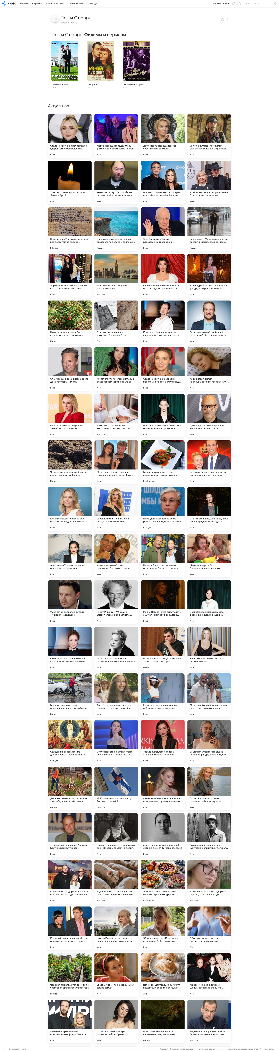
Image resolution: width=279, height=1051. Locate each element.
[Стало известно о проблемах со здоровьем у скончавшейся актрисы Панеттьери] (70, 136)
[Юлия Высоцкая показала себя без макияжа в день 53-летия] (70, 509)
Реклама (24, 1049)
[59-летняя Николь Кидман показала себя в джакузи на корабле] (209, 788)
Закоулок (92, 84)
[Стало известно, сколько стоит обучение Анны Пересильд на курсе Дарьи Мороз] (116, 742)
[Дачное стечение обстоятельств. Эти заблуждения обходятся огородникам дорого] (70, 788)
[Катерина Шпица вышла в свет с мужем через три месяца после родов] (163, 322)
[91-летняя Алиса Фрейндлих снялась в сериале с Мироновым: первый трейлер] (209, 136)
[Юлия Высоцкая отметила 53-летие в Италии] (209, 649)
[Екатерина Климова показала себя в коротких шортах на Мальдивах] (163, 695)
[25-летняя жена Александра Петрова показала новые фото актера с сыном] (116, 462)
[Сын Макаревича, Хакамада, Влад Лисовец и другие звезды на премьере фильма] (209, 509)
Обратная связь (267, 1049)
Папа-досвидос (60, 84)
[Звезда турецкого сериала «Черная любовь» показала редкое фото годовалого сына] (163, 742)
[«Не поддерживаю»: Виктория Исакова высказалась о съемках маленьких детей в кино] (70, 649)
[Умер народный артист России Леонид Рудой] (70, 182)
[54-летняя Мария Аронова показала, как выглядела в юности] (116, 649)
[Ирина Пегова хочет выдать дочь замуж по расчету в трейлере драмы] (163, 602)
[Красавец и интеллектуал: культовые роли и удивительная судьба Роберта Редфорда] (209, 835)
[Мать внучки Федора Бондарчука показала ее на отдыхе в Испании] (70, 882)
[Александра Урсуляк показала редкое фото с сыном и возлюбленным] (70, 555)
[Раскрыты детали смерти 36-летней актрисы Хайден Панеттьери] (70, 415)
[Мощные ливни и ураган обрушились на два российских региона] (70, 695)
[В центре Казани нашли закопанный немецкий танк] (116, 322)
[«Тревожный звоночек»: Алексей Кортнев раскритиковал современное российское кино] (70, 835)
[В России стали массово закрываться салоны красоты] (116, 415)
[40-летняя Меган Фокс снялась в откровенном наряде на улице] (116, 369)
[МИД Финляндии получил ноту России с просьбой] (116, 788)
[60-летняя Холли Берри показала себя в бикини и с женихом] (209, 695)
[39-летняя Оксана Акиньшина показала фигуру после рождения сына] (209, 742)
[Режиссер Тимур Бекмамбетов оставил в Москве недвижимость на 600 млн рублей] (116, 182)
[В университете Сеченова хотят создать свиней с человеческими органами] (116, 882)
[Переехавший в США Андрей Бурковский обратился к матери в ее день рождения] (209, 322)
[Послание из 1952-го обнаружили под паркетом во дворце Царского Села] (70, 229)
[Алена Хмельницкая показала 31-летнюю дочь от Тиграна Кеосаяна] (163, 835)
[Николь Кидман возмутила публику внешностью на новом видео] (116, 928)
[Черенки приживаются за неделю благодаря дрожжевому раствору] (70, 975)
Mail (4, 1049)
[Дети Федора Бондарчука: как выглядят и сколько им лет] (209, 415)
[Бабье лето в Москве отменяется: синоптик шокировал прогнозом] (209, 229)
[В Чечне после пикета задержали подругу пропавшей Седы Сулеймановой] (209, 882)
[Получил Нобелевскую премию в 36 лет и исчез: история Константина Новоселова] (163, 649)
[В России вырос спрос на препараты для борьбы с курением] (209, 928)
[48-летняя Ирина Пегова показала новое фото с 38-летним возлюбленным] (70, 1021)
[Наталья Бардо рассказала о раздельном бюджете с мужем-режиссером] (163, 555)
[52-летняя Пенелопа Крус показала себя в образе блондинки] (116, 1021)
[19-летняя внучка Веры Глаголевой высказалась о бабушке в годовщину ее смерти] (209, 555)
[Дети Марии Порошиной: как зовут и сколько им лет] (163, 136)
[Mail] (4, 3)
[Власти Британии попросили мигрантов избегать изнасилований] (116, 276)
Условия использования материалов (242, 1049)
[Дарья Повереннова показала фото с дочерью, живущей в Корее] (209, 602)
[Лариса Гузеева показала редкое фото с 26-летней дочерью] (70, 276)
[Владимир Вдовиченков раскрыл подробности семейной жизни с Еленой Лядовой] (163, 182)
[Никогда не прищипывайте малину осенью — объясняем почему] (70, 322)
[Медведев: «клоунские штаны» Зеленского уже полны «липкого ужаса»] (209, 1021)
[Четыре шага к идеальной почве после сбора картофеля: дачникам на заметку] (70, 462)
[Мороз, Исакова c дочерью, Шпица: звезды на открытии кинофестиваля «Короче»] (209, 975)
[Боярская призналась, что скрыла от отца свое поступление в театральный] (163, 415)
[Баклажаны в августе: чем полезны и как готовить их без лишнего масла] (163, 462)
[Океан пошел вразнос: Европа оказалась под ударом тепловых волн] (116, 229)
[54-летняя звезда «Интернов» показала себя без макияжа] (163, 928)
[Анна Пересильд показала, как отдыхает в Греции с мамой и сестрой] (116, 695)
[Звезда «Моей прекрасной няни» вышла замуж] (116, 975)
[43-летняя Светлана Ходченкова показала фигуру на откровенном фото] (163, 788)
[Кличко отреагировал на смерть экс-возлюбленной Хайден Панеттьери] (209, 462)
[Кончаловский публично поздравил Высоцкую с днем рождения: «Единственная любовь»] (116, 555)
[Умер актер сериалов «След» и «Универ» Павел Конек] (70, 602)
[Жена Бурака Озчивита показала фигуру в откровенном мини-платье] (209, 276)
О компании (14, 1049)
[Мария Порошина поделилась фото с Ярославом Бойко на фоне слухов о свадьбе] (116, 136)
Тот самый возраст (134, 84)
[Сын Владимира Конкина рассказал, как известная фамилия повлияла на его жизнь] (163, 229)
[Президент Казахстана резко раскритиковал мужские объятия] (163, 509)
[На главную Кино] (11, 3)
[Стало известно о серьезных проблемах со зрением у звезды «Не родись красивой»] (163, 369)
